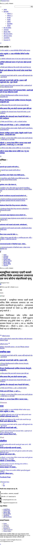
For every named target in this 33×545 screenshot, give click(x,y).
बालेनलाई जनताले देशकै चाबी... (9, 428)
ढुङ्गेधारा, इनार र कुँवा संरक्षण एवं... (8, 184)
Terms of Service (7, 529)
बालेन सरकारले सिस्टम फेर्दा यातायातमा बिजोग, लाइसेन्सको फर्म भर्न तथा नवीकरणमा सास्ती (16, 91)
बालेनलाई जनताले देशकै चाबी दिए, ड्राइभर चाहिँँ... (14, 360)
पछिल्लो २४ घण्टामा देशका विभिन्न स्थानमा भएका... (14, 399)
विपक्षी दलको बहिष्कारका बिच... (8, 421)
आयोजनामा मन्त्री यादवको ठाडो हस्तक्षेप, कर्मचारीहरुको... (14, 224)
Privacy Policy (7, 531)
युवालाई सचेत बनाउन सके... (8, 454)
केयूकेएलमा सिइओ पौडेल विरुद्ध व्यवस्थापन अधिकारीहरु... (14, 205)
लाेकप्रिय (3, 441)
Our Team (6, 526)
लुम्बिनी (8, 21)
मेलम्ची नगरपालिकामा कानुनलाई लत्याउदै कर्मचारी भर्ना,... (13, 195)
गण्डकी (8, 19)
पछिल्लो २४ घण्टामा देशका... (8, 461)
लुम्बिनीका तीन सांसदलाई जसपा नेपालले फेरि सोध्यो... (15, 385)
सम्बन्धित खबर (5, 352)
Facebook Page (5, 477)
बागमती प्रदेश (13, 535)
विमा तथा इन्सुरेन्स (8, 34)
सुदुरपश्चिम (9, 23)
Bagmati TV (7, 40)
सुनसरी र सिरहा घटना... (7, 473)
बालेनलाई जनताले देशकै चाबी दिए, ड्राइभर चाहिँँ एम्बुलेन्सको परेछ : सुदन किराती (13, 81)
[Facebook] (3, 484)
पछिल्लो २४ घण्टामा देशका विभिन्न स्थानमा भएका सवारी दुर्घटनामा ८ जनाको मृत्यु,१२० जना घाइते (15, 144)
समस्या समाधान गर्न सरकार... (8, 467)
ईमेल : (1, 499)
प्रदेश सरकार (3, 534)
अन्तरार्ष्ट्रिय (6, 38)
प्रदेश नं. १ (9, 13)
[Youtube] (4, 485)
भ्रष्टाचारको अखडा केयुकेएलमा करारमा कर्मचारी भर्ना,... (13, 215)
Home (5, 523)
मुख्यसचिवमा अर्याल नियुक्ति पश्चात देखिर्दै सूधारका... (12, 175)
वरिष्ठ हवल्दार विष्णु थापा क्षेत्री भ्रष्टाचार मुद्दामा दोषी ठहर (15, 108)
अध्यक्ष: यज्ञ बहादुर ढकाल (6, 537)
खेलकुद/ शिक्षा (7, 32)
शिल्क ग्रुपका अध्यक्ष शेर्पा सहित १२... (9, 234)
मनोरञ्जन (5, 265)
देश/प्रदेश (6, 11)
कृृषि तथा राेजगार (8, 36)
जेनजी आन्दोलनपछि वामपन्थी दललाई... (11, 448)
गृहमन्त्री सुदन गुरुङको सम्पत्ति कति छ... (9, 166)
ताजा (1, 406)
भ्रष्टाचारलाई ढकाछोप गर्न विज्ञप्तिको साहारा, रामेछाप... (13, 244)
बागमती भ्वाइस (6, 259)
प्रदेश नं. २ (9, 15)
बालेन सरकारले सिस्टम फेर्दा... (8, 434)
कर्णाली (8, 25)
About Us (6, 525)
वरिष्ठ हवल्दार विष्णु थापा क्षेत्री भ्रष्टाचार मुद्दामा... (13, 377)
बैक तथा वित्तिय (7, 27)
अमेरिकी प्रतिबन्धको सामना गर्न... (9, 416)
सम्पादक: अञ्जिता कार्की (18, 537)
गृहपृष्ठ (5, 9)
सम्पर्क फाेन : (3, 496)
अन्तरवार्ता (6, 29)
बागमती (8, 17)
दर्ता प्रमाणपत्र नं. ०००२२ (23, 535)
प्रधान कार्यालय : (4, 493)
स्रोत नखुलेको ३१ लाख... (7, 411)
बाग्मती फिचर (6, 509)
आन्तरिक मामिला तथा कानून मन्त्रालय (16, 534)
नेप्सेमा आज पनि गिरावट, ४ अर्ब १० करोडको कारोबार (15, 125)
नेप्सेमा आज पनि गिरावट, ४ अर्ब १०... (10, 391)
